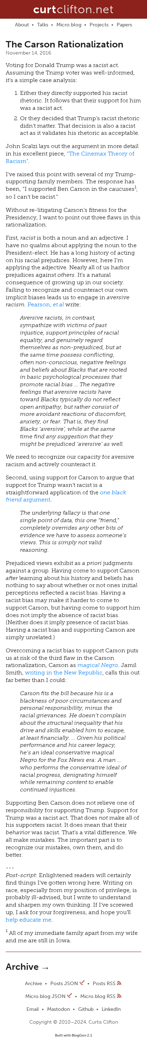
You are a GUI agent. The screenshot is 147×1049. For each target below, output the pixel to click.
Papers (124, 25)
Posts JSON (65, 984)
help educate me (28, 919)
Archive (33, 984)
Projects (99, 25)
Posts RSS (105, 984)
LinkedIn (111, 1009)
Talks (42, 25)
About (22, 25)
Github (85, 1009)
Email (32, 1009)
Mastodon (58, 1009)
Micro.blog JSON (46, 996)
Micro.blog (68, 25)
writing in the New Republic (63, 672)
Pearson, (45, 304)
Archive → (28, 966)
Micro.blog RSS (98, 996)
